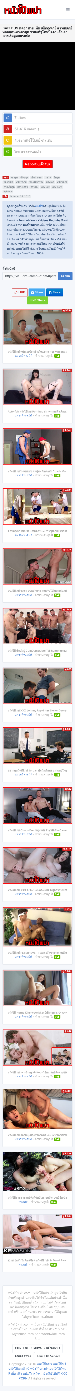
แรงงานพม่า (31, 151)
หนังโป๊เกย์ (21, 182)
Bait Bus (8, 191)
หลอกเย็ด (8, 182)
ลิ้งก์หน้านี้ (8, 268)
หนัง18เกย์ (62, 182)
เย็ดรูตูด (24, 177)
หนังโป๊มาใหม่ (36, 182)
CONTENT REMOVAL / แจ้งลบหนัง (37, 1348)
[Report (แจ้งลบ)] (37, 160)
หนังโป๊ (39, 206)
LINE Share (37, 300)
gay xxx (45, 186)
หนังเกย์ (50, 182)
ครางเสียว (22, 186)
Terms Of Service (48, 1356)
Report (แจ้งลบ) (37, 164)
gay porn (57, 186)
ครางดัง (34, 186)
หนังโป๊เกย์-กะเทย (37, 140)
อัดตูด (57, 177)
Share (38, 292)
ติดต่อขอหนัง (23, 1356)
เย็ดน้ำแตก (36, 177)
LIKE (21, 292)
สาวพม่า (23, 1201)
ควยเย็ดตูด (9, 186)
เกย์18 (48, 177)
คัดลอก (65, 276)
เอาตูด (14, 177)
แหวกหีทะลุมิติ (23, 355)
